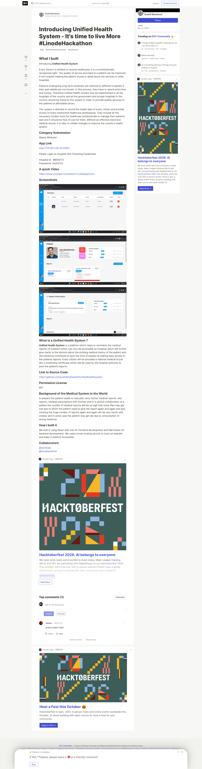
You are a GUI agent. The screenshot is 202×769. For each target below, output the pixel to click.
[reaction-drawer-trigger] (26, 58)
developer (73, 49)
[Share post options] (26, 93)
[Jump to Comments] (26, 67)
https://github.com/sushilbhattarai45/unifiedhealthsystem (70, 377)
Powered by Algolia (99, 3)
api (42, 49)
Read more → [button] (145, 188)
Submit (49, 614)
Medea (49, 623)
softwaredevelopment (56, 49)
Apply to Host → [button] (48, 725)
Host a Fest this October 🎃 (63, 707)
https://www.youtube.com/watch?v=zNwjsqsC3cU (67, 174)
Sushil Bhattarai (52, 13)
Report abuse (91, 640)
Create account (170, 3)
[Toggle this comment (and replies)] (41, 627)
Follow (158, 20)
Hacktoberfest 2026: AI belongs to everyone (77, 555)
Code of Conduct (75, 640)
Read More (45, 582)
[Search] (32, 3)
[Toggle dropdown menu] (125, 459)
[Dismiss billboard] (182, 752)
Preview (61, 614)
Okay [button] (34, 764)
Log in (156, 3)
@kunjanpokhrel (48, 451)
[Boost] (26, 84)
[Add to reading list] (26, 76)
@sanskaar (45, 447)
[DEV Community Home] (25, 3)
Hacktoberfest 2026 (147, 174)
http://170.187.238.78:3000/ (54, 148)
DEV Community (161, 36)
